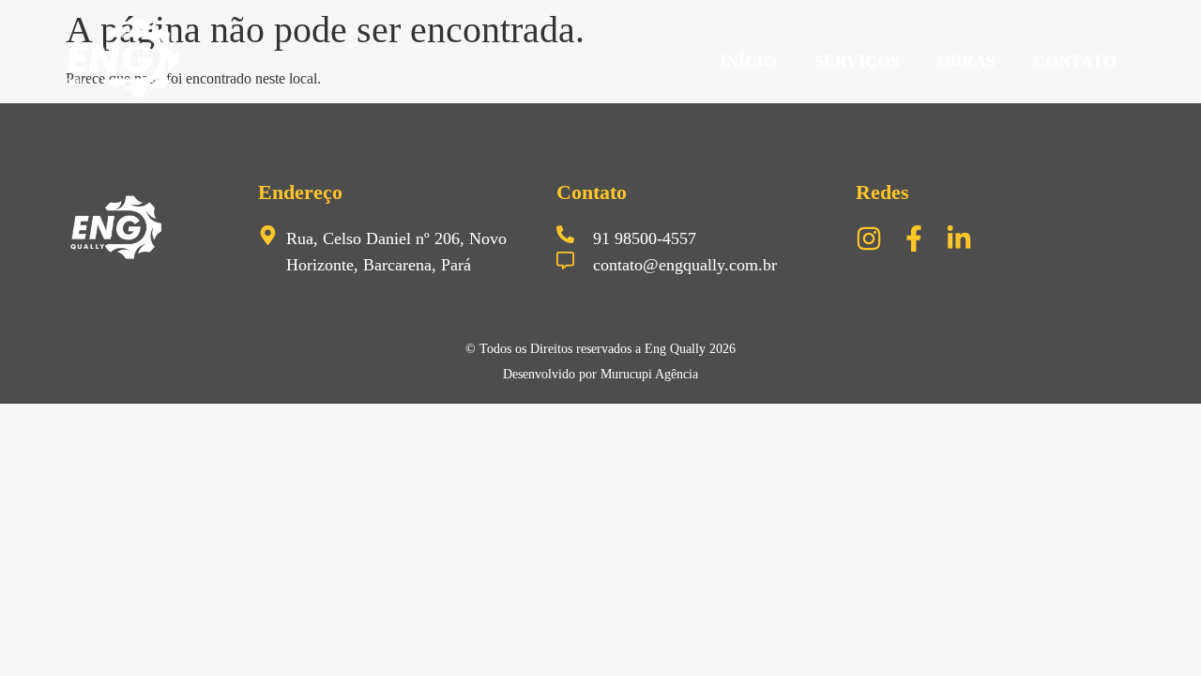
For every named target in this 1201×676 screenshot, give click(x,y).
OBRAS (966, 61)
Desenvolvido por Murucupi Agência (600, 374)
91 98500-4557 (644, 238)
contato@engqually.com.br (685, 264)
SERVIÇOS (857, 61)
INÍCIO (748, 61)
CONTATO (1075, 61)
